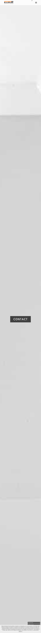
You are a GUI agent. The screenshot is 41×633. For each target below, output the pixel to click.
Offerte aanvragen (34, 624)
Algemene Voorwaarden (17, 630)
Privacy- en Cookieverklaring (34, 630)
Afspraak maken (34, 622)
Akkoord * (20, 631)
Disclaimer (25, 630)
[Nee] (39, 628)
